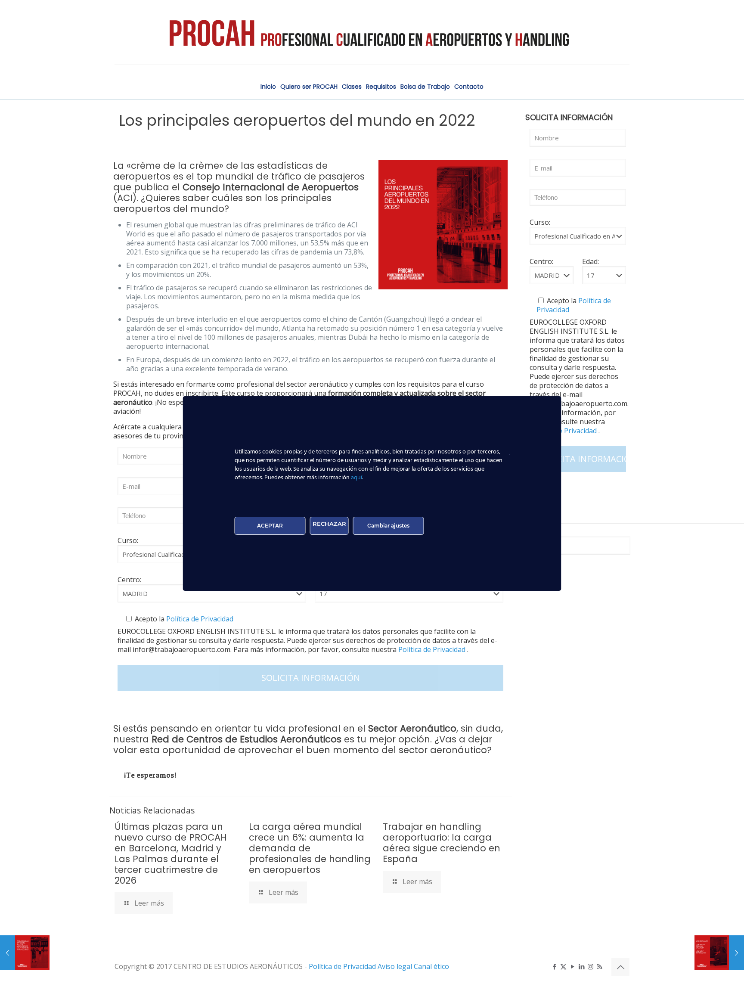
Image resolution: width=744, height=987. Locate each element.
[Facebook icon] (554, 966)
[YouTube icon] (572, 966)
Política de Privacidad (198, 619)
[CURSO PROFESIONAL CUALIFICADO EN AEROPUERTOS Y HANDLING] (372, 32)
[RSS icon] (599, 966)
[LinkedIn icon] (581, 966)
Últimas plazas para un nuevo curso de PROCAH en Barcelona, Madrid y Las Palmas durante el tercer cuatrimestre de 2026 (171, 853)
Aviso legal (396, 966)
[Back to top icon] (620, 967)
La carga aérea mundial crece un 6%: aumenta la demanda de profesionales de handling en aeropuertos (310, 848)
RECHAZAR (329, 523)
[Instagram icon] (590, 966)
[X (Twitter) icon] (563, 966)
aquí (356, 478)
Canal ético (431, 966)
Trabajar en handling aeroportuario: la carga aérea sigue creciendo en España (441, 842)
